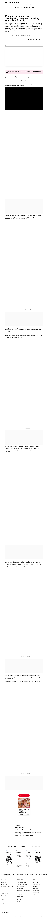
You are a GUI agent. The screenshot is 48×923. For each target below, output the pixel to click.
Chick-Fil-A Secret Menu (5, 895)
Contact (34, 894)
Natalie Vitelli (19, 827)
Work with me (35, 888)
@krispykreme (27, 80)
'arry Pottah (3, 882)
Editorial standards (36, 884)
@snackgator (28, 427)
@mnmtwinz (28, 542)
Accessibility (44, 921)
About (26, 4)
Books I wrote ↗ (36, 886)
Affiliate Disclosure (35, 921)
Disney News (19, 894)
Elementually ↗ (36, 892)
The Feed (22, 4)
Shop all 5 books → (20, 901)
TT (8, 903)
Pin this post (24, 795)
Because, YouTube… (5, 884)
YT (3, 908)
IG (3, 903)
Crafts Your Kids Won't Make (22, 884)
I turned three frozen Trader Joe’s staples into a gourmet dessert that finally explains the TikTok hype (38, 859)
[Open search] (30, 4)
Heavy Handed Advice (10, 13)
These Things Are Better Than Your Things (27, 13)
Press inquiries (36, 890)
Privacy (25, 921)
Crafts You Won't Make (21, 882)
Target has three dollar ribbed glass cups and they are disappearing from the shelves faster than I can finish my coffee (19, 861)
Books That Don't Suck (5, 890)
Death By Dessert (20, 886)
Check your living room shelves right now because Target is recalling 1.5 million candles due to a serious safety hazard (9, 861)
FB (8, 908)
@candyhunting (28, 309)
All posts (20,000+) (20, 896)
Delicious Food (20, 888)
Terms (29, 921)
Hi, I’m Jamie (35, 882)
